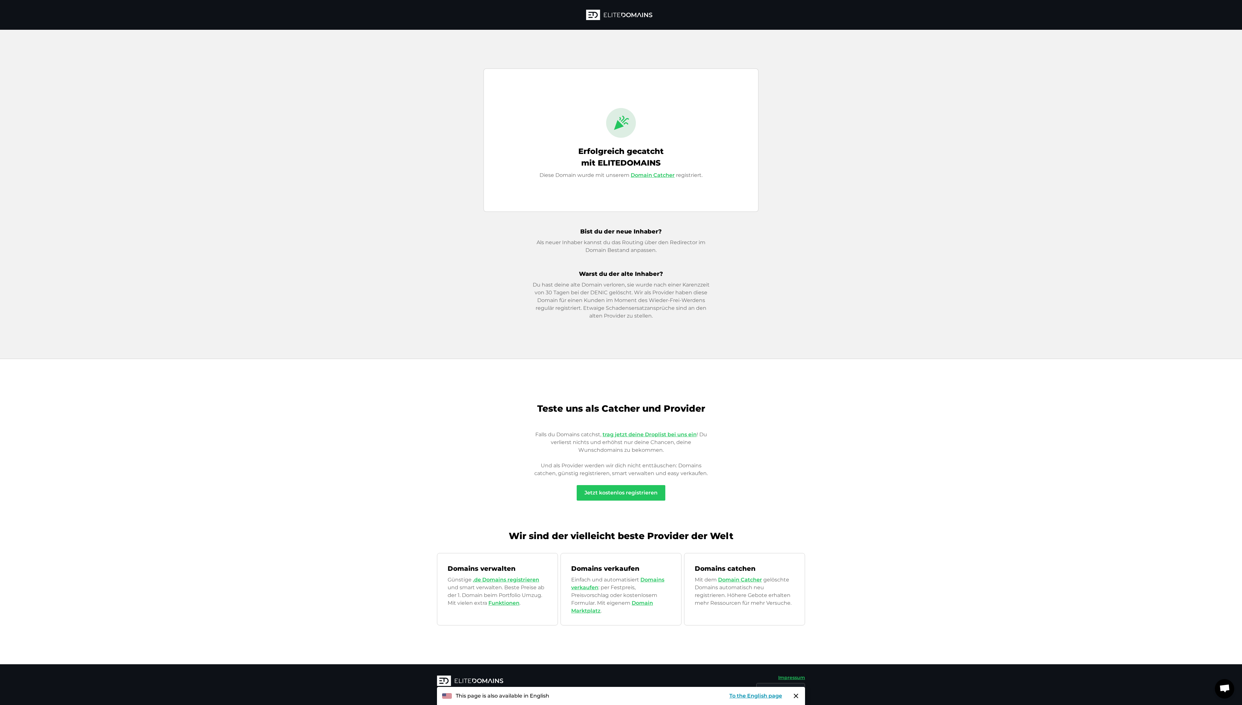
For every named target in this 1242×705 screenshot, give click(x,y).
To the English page (755, 696)
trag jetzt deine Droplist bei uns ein (650, 434)
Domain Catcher (653, 175)
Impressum (791, 677)
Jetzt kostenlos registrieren (621, 493)
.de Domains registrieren (506, 580)
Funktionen (503, 603)
